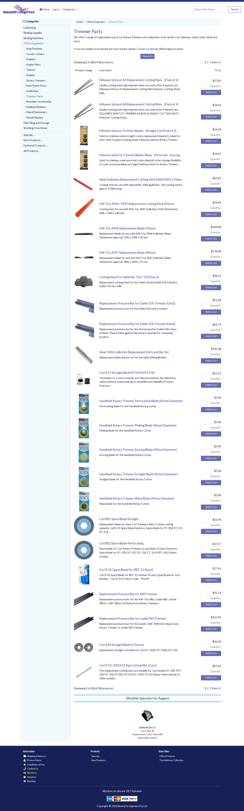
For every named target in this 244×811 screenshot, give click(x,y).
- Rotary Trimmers (35, 80)
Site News (32, 772)
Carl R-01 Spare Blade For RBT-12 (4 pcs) (126, 570)
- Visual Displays (33, 117)
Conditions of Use (36, 764)
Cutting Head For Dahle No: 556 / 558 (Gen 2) (129, 277)
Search (235, 9)
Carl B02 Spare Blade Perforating (121, 543)
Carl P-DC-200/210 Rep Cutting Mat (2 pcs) (128, 665)
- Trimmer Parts (33, 96)
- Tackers (29, 69)
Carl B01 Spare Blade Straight (118, 519)
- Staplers (30, 59)
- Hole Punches (33, 48)
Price (218, 70)
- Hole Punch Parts (35, 85)
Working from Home (35, 128)
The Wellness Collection (171, 760)
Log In (55, 9)
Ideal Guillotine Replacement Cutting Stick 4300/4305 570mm (140, 179)
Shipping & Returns (36, 756)
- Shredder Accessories (38, 101)
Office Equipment (34, 43)
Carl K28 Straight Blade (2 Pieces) (121, 645)
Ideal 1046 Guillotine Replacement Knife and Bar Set (134, 352)
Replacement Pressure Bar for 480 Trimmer (128, 594)
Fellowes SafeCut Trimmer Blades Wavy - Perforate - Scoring (139, 155)
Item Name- (106, 70)
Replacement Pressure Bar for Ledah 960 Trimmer (132, 618)
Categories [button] (69, 9)
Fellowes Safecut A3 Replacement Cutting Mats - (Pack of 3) (138, 80)
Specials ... (29, 135)
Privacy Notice (34, 760)
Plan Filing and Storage (36, 122)
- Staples (29, 75)
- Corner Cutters (34, 54)
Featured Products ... (36, 145)
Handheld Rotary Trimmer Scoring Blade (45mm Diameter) (138, 450)
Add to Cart (211, 92)
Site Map (31, 781)
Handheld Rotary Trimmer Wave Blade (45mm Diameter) (136, 498)
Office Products (167, 756)
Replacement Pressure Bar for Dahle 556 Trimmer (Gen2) (137, 303)
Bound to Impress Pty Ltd (132, 806)
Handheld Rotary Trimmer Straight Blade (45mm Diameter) (138, 474)
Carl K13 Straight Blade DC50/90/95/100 (127, 373)
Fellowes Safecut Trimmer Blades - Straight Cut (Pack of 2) (137, 131)
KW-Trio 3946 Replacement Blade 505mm (127, 228)
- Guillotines (31, 91)
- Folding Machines (35, 106)
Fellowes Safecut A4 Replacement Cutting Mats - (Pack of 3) (138, 104)
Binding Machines (33, 38)
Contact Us (142, 48)
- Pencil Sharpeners (35, 112)
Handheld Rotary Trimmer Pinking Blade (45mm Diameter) (137, 425)
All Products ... (32, 150)
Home (45, 9)
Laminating (30, 27)
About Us (31, 777)
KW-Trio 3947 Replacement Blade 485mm (127, 252)
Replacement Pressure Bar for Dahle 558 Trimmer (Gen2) (137, 324)
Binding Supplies (33, 32)
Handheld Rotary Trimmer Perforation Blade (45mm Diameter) (141, 401)
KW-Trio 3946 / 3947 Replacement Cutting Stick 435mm (136, 204)
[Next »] (216, 62)
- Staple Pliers (32, 64)
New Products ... (33, 140)
